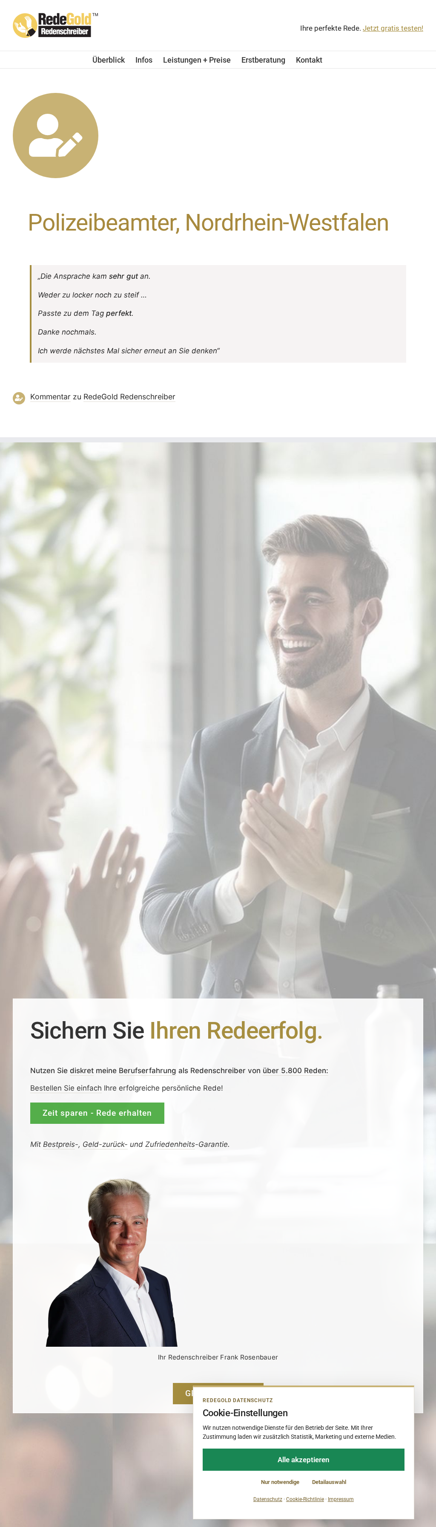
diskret (82, 1070)
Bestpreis (59, 1144)
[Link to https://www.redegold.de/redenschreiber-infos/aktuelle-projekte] (55, 136)
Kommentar (50, 396)
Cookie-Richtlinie (305, 1499)
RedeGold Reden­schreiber (129, 396)
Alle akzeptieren (304, 1459)
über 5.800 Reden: (295, 1070)
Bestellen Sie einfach (66, 1088)
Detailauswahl (329, 1482)
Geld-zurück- (105, 1144)
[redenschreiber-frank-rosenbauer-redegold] (119, 1179)
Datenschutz (267, 1499)
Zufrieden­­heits (170, 1144)
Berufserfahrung (147, 1070)
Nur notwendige (280, 1482)
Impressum (341, 1499)
